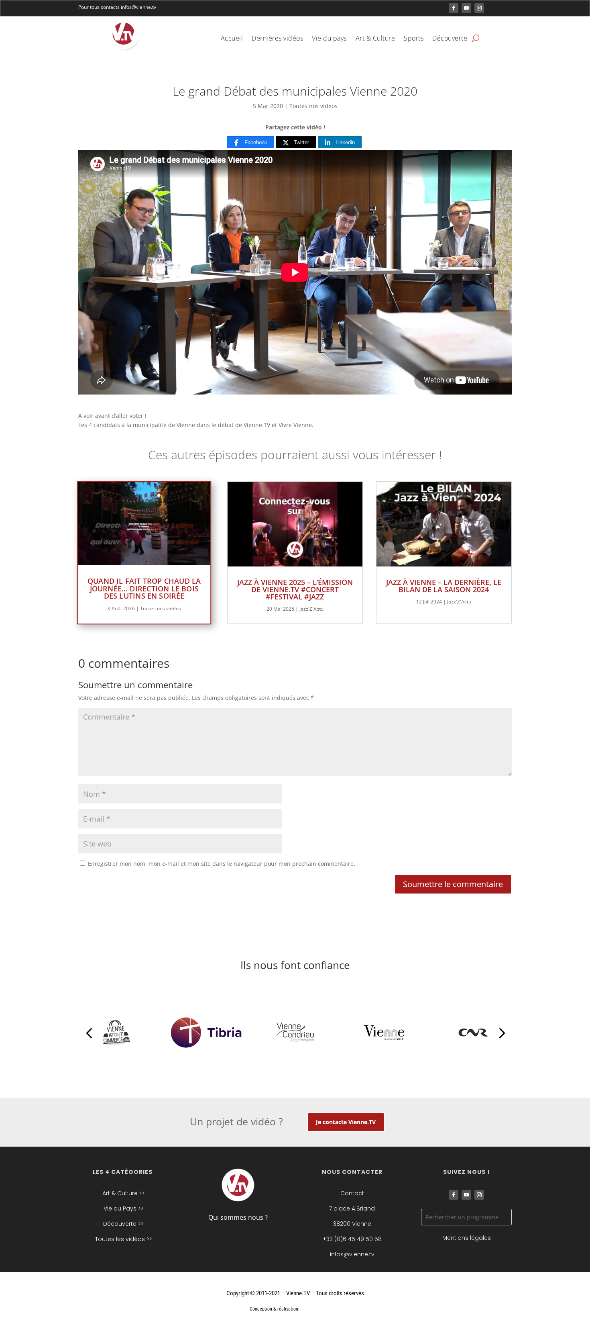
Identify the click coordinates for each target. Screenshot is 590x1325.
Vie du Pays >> (124, 1208)
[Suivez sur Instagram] (479, 8)
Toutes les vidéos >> (123, 1239)
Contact (352, 1193)
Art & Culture (375, 39)
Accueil (232, 39)
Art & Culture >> (123, 1193)
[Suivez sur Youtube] (466, 8)
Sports (413, 39)
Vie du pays (329, 39)
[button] (89, 1032)
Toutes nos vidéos (313, 106)
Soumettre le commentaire (453, 884)
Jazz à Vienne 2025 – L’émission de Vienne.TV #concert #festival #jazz (295, 589)
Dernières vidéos (277, 39)
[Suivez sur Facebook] (453, 8)
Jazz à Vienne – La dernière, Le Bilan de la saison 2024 (443, 585)
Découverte (449, 39)
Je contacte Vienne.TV (346, 1122)
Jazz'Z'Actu (311, 608)
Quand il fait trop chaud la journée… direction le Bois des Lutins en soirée (144, 588)
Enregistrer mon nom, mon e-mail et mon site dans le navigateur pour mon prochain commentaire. (221, 863)
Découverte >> (123, 1224)
